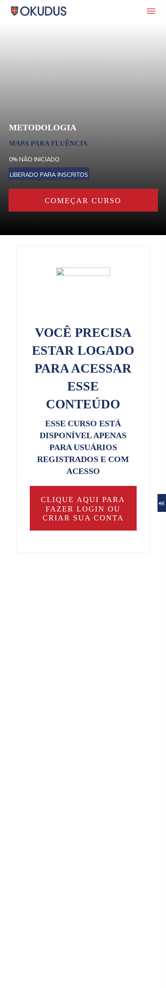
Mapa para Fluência (48, 143)
